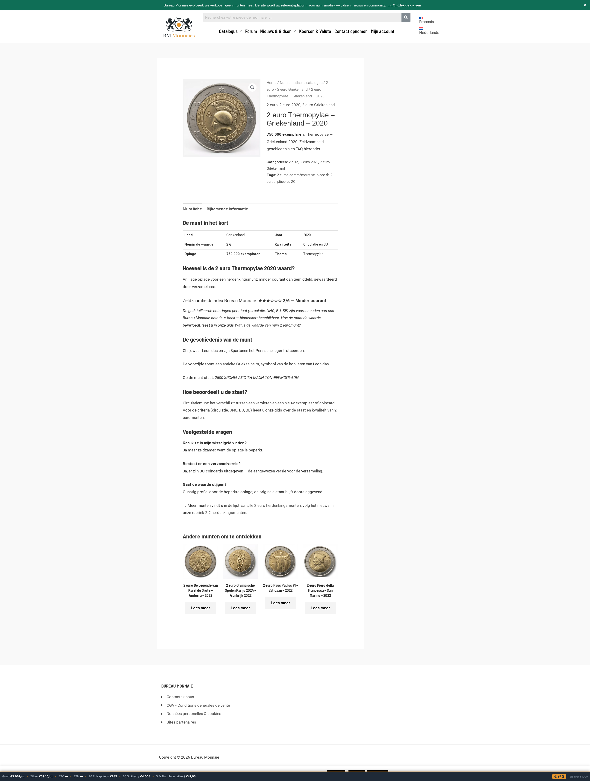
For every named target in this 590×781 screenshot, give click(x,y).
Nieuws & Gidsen (276, 31)
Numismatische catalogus (301, 83)
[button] (230, 31)
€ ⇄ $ (559, 776)
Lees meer (200, 608)
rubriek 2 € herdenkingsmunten (219, 512)
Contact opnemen (351, 31)
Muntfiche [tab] (192, 209)
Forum (251, 31)
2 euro (272, 104)
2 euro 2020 (290, 104)
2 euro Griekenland (292, 89)
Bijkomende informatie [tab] (227, 209)
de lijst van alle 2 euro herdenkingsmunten (264, 505)
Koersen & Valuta (315, 31)
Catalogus (228, 31)
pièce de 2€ (286, 182)
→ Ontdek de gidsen (404, 5)
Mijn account (383, 31)
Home (271, 83)
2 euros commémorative (296, 175)
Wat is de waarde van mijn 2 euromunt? (268, 325)
